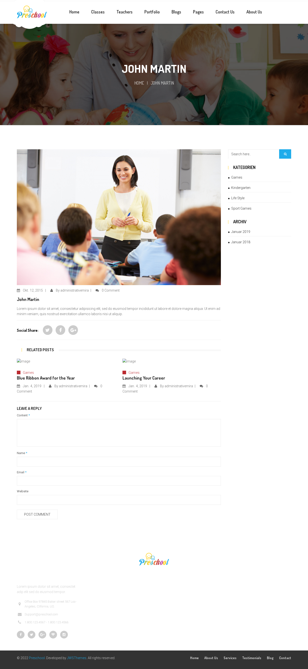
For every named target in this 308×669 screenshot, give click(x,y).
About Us (211, 658)
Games (28, 373)
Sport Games (241, 208)
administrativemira (74, 290)
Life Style (237, 198)
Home (139, 83)
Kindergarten (240, 188)
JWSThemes (76, 658)
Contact (285, 658)
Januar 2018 (240, 242)
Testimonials (251, 658)
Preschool (37, 658)
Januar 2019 (240, 232)
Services (230, 658)
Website (22, 491)
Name (22, 453)
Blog (270, 658)
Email (21, 472)
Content (23, 415)
